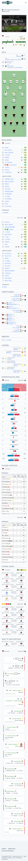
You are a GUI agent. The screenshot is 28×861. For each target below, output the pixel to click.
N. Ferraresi (8, 206)
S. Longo (7, 196)
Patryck (7, 186)
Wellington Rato (9, 179)
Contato (4, 848)
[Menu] (25, 2)
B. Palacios (8, 273)
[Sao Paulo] (6, 22)
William (7, 184)
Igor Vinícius (8, 150)
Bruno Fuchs (8, 280)
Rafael (6, 147)
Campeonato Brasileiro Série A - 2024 (9, 15)
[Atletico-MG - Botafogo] (14, 615)
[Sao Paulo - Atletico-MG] (14, 575)
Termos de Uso (11, 848)
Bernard (7, 242)
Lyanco (11, 229)
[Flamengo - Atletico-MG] (14, 626)
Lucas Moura (18, 67)
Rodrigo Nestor (9, 191)
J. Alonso (7, 232)
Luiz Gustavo (8, 162)
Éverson (7, 222)
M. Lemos (7, 265)
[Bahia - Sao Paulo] (14, 592)
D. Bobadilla (8, 194)
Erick (6, 203)
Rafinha (7, 157)
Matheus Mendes (9, 270)
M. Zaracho (8, 253)
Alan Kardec (8, 278)
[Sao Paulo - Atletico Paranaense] (14, 586)
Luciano (7, 167)
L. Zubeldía (5, 212)
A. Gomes (8, 340)
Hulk (19, 59)
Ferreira (7, 170)
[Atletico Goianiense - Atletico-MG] (14, 632)
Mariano (7, 268)
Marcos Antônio (9, 181)
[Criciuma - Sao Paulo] (14, 598)
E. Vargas (7, 261)
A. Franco (7, 155)
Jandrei (7, 201)
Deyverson (8, 263)
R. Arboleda (8, 198)
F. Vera (9, 62)
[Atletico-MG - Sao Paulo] (14, 644)
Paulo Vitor (8, 256)
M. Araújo (7, 189)
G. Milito (4, 287)
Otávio (7, 258)
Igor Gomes (8, 234)
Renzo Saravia (9, 224)
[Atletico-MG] (22, 22)
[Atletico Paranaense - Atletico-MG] (14, 621)
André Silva (10, 66)
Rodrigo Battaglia (10, 227)
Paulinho (18, 56)
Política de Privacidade (8, 850)
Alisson (7, 160)
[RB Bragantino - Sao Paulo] (14, 581)
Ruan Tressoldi (9, 152)
